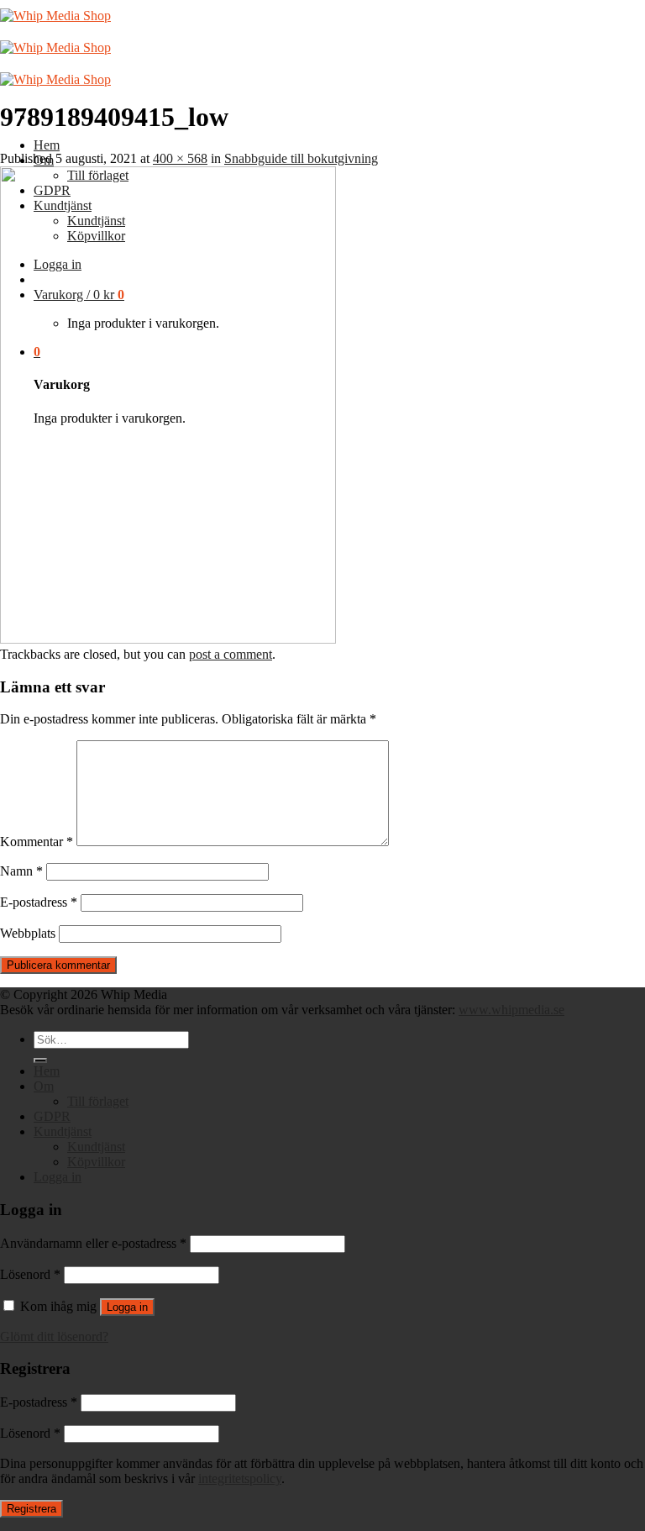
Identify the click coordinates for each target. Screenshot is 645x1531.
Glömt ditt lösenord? (54, 1336)
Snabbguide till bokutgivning (301, 158)
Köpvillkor (96, 1162)
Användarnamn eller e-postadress (93, 1243)
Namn (21, 871)
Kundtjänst (63, 1131)
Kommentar (36, 841)
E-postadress (38, 902)
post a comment (230, 654)
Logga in (127, 1307)
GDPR (52, 1116)
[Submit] (40, 1060)
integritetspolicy (239, 1478)
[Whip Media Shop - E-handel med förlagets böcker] (55, 47)
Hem (47, 145)
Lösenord (30, 1274)
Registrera (31, 1508)
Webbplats (27, 933)
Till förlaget (97, 1101)
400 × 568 (180, 158)
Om (44, 1086)
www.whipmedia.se (511, 1009)
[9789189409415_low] (168, 639)
